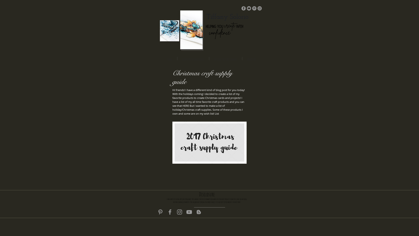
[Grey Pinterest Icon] (160, 212)
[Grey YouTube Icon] (189, 212)
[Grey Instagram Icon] (179, 212)
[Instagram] (260, 8)
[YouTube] (249, 8)
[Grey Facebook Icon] (170, 212)
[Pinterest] (254, 8)
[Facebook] (243, 8)
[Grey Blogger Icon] (198, 212)
